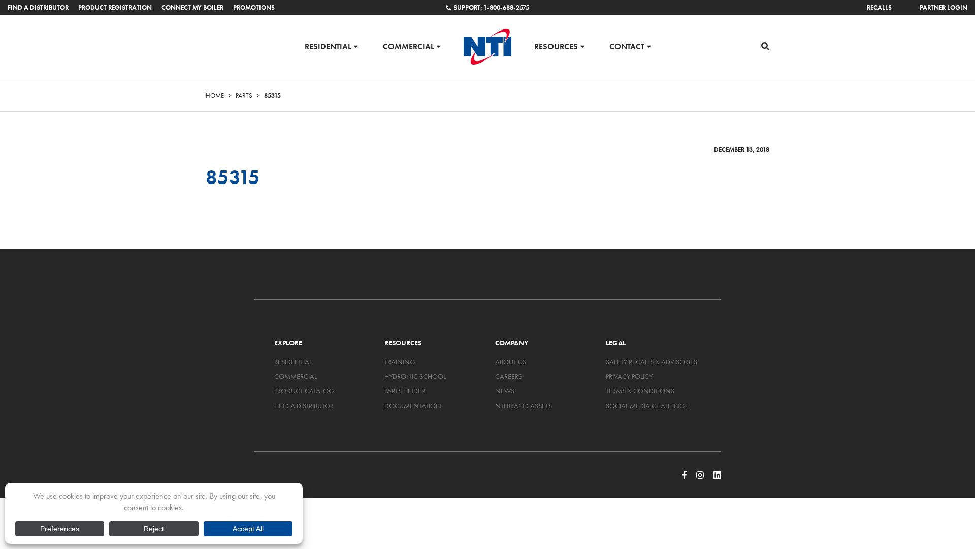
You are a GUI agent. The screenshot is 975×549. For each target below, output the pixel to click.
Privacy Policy (629, 376)
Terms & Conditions (640, 390)
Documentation (412, 405)
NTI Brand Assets (523, 405)
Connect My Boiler (192, 7)
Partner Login (943, 7)
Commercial (408, 46)
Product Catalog (304, 390)
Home (215, 95)
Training (399, 362)
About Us (510, 362)
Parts (244, 95)
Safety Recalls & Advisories (651, 362)
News (504, 390)
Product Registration (115, 7)
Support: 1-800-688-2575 (491, 7)
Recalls (879, 7)
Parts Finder (404, 390)
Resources (556, 46)
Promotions (254, 7)
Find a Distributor (38, 7)
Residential (328, 46)
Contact (626, 46)
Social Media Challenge (647, 405)
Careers (508, 376)
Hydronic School (415, 376)
